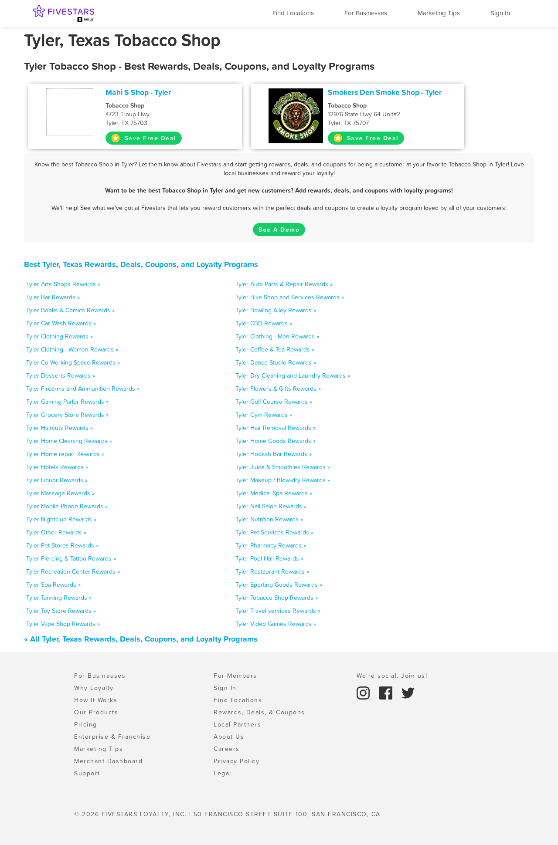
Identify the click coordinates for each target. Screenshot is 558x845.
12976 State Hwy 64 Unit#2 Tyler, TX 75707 (364, 114)
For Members (235, 675)
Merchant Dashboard (108, 761)
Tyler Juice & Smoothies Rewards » (282, 467)
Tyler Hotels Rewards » (57, 467)
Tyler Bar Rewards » (53, 297)
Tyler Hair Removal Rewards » (275, 427)
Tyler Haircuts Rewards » (59, 427)
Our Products (96, 712)
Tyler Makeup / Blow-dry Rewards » (282, 480)
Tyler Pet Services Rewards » (274, 532)
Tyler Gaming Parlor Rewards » (67, 401)
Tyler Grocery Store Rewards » (67, 414)
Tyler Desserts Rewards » (60, 375)
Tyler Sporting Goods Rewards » (278, 584)
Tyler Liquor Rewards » (57, 480)
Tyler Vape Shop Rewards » (63, 623)
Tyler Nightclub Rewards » (61, 519)
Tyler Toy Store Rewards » (61, 610)
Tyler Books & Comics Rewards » (70, 310)
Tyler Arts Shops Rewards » (63, 284)
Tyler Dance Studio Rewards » (275, 362)
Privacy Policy (236, 761)
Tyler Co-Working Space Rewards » (73, 362)
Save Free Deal (149, 138)
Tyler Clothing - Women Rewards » (72, 349)
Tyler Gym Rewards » (263, 414)
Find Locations (293, 13)
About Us (229, 736)
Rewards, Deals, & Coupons (259, 712)
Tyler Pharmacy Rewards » (270, 545)
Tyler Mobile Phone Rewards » (67, 506)
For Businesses (365, 13)
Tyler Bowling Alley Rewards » (275, 310)
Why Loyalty (94, 687)
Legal (222, 773)
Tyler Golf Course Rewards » (273, 401)
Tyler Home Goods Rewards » (275, 440)
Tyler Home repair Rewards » (65, 454)
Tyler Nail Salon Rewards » (270, 506)
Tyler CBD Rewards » (263, 323)
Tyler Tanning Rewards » (59, 597)
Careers (227, 748)
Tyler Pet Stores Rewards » (62, 545)
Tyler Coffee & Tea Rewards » (274, 349)
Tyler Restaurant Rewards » (272, 571)
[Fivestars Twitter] (408, 692)
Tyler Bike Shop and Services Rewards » (289, 297)
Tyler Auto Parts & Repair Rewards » (284, 284)
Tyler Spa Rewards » (53, 584)
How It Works (95, 700)
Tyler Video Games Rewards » (275, 623)
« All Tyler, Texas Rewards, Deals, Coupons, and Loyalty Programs (141, 639)
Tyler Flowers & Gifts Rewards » (278, 388)
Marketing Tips (439, 13)
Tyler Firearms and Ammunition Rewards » (83, 388)
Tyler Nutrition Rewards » (269, 519)
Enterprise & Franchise (112, 736)
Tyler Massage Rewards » (60, 493)
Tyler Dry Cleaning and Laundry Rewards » (292, 375)
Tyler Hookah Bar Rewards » (273, 454)
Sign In (500, 13)
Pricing (85, 724)
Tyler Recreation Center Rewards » (73, 571)
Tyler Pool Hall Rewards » (269, 558)
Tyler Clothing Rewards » (59, 336)
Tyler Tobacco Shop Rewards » (276, 597)
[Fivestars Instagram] (364, 692)
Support (87, 773)
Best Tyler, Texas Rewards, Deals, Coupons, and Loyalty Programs (141, 264)
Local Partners (237, 724)
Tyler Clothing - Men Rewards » (277, 336)
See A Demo (279, 229)
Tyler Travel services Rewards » (277, 610)
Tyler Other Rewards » (56, 532)
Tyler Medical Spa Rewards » (273, 493)
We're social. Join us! (392, 675)
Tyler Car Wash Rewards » (61, 323)
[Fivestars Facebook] (387, 692)
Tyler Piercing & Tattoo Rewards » (71, 558)
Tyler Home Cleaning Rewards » (69, 440)
